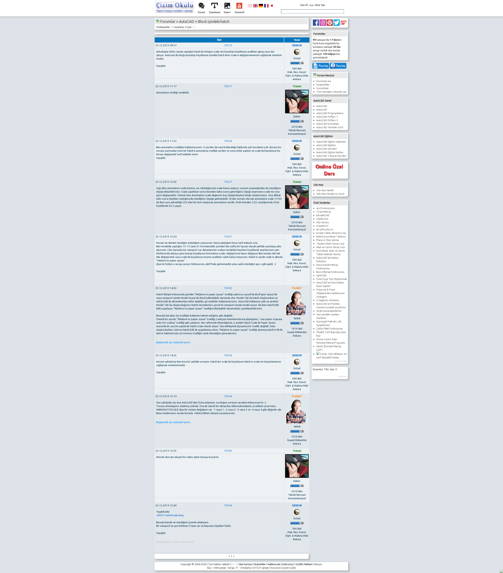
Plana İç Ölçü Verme (327, 240)
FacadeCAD (323, 215)
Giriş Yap (320, 5)
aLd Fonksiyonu (325, 208)
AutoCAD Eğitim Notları (329, 152)
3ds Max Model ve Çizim (330, 193)
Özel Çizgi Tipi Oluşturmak (331, 279)
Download (214, 12)
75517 (228, 86)
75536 (228, 505)
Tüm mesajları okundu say (331, 91)
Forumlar (167, 21)
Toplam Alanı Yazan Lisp (330, 243)
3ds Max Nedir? (325, 190)
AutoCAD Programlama (329, 113)
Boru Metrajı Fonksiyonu (330, 271)
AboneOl (239, 12)
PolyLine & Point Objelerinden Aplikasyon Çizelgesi (330, 293)
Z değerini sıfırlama (327, 300)
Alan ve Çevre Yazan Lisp (330, 247)
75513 (228, 45)
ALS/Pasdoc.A (324, 229)
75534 (228, 396)
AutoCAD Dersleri (326, 148)
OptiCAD (321, 275)
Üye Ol (304, 5)
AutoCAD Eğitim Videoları (331, 141)
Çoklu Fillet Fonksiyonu (329, 328)
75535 (228, 450)
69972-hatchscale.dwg (170, 515)
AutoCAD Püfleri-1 (327, 116)
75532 (228, 288)
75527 (228, 181)
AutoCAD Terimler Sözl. (330, 127)
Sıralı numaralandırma (328, 310)
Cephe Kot (322, 218)
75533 (228, 355)
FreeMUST (322, 225)
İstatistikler (323, 84)
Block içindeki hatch (213, 21)
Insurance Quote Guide (283, 568)
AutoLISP (321, 109)
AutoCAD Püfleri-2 (327, 120)
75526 (228, 140)
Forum (201, 12)
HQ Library (322, 222)
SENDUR (297, 45)
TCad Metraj (323, 211)
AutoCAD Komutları (327, 123)
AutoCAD (321, 106)
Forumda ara (323, 81)
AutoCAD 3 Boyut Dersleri (331, 155)
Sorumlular (322, 88)
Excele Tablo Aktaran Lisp (331, 233)
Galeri (227, 12)
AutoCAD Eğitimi (326, 145)
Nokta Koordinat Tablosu (331, 236)
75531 (228, 236)
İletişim (318, 564)
